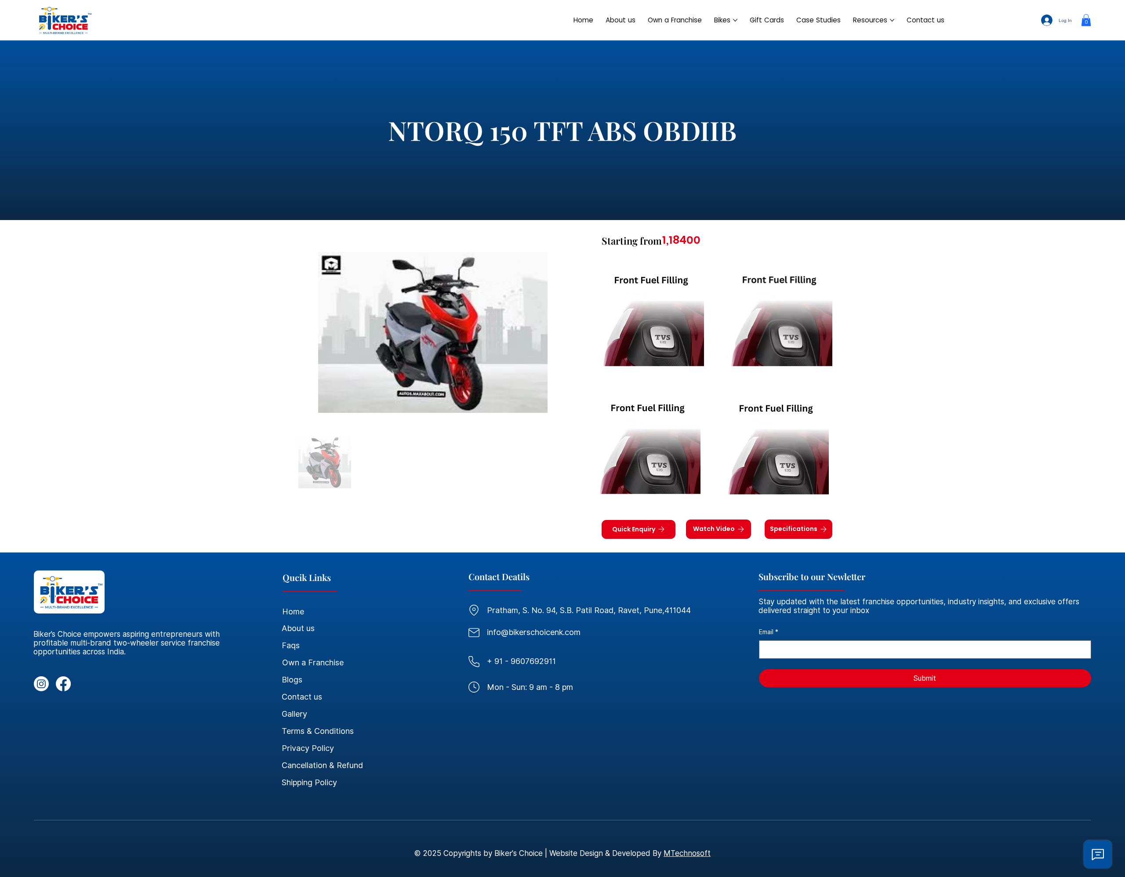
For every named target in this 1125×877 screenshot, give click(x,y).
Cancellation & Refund (322, 765)
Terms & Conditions (318, 731)
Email (768, 631)
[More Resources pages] (892, 20)
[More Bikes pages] (735, 20)
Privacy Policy (308, 748)
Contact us (302, 696)
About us (298, 628)
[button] (1086, 20)
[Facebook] (63, 683)
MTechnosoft (687, 853)
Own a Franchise (313, 662)
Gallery (294, 713)
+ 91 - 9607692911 (521, 661)
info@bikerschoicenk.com (534, 632)
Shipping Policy (309, 782)
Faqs (291, 645)
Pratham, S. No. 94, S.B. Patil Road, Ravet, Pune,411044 (589, 610)
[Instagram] (41, 683)
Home (293, 611)
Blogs (292, 679)
